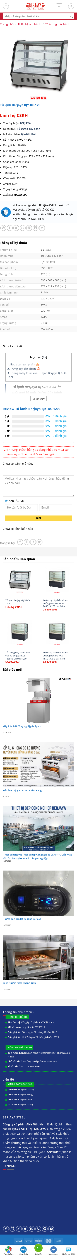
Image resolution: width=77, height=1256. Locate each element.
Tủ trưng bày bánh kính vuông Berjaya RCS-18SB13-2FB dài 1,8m (17, 655)
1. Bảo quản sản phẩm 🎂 (23, 364)
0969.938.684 (15, 1089)
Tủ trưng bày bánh (57, 24)
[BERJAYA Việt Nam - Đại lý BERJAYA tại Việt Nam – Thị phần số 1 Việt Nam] (35, 6)
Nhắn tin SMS (68, 1254)
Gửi (38, 518)
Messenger (53, 1254)
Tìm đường (9, 1254)
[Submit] (71, 16)
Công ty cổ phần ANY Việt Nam (37, 1022)
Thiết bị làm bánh (29, 24)
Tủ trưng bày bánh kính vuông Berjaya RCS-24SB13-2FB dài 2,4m (55, 603)
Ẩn (44, 357)
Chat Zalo (23, 1254)
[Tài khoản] (71, 6)
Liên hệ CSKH (14, 115)
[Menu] (6, 6)
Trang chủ (7, 24)
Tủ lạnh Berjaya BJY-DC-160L (17, 602)
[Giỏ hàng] (59, 6)
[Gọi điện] (38, 1248)
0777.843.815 (15, 1104)
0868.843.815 (15, 1094)
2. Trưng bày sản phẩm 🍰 (23, 368)
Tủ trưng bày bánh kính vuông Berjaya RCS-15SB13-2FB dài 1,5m (55, 655)
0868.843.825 (15, 1099)
